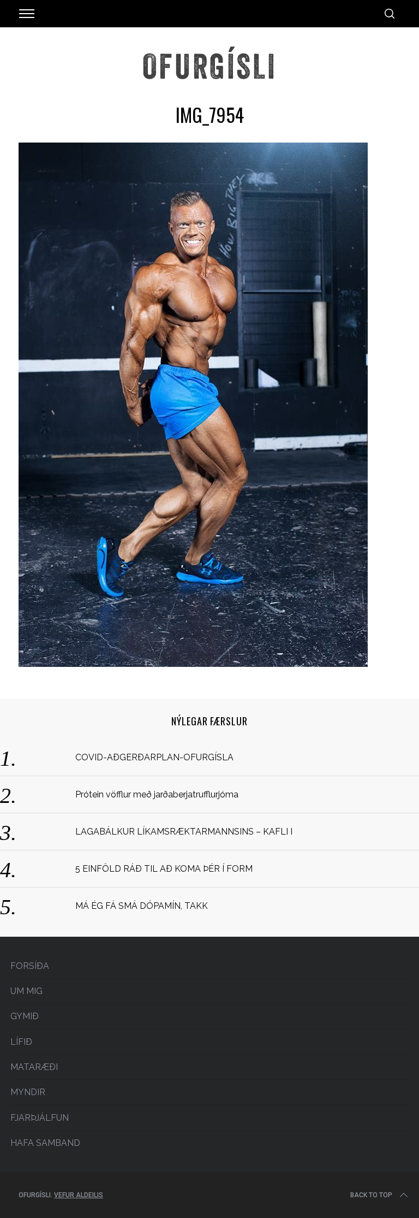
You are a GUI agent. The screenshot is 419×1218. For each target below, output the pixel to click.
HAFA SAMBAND (45, 1143)
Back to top (371, 1195)
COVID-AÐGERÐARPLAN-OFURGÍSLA (154, 757)
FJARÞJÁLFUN (39, 1118)
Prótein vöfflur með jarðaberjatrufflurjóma (156, 794)
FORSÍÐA (29, 966)
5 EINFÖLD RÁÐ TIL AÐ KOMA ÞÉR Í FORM (164, 869)
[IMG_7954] (193, 663)
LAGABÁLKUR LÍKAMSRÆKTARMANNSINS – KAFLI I (183, 831)
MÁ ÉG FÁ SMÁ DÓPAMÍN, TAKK (141, 906)
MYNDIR (27, 1092)
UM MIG (26, 991)
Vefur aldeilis (78, 1195)
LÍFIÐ (21, 1042)
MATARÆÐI (34, 1067)
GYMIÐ (24, 1016)
